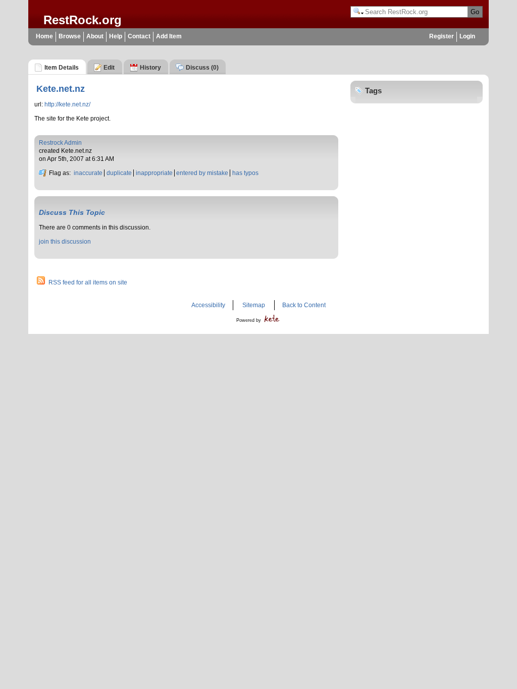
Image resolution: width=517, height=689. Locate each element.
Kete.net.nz (60, 88)
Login (467, 36)
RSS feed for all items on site (87, 282)
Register (441, 36)
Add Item (169, 36)
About (95, 36)
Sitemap (253, 305)
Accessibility (208, 305)
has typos (245, 173)
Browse (70, 36)
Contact (139, 36)
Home (44, 36)
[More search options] (358, 12)
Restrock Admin (60, 142)
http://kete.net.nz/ (67, 104)
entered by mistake (202, 173)
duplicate (119, 173)
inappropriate (154, 173)
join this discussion (65, 241)
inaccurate (88, 173)
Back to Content (304, 305)
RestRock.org (82, 20)
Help (115, 36)
